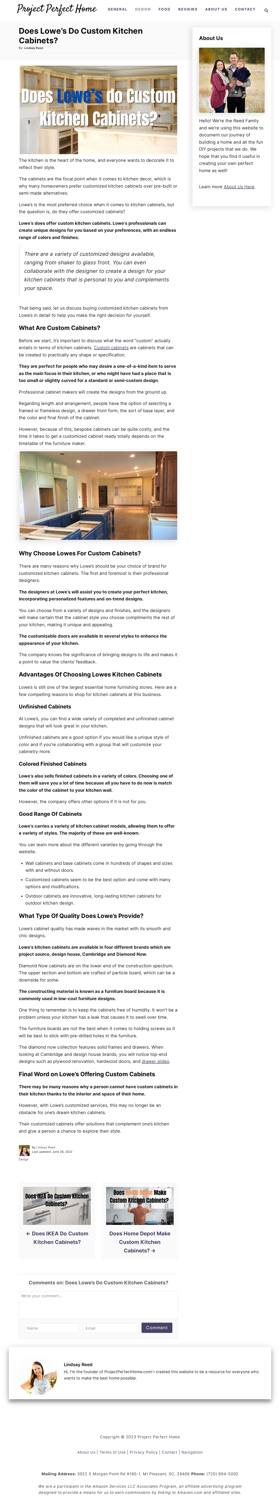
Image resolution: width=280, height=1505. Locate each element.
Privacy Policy (144, 1452)
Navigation (192, 1452)
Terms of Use (113, 1452)
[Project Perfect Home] (57, 10)
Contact (169, 1452)
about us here (239, 186)
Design (23, 1159)
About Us (86, 1452)
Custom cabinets (111, 347)
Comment (157, 1327)
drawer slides (155, 1061)
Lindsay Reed (33, 48)
